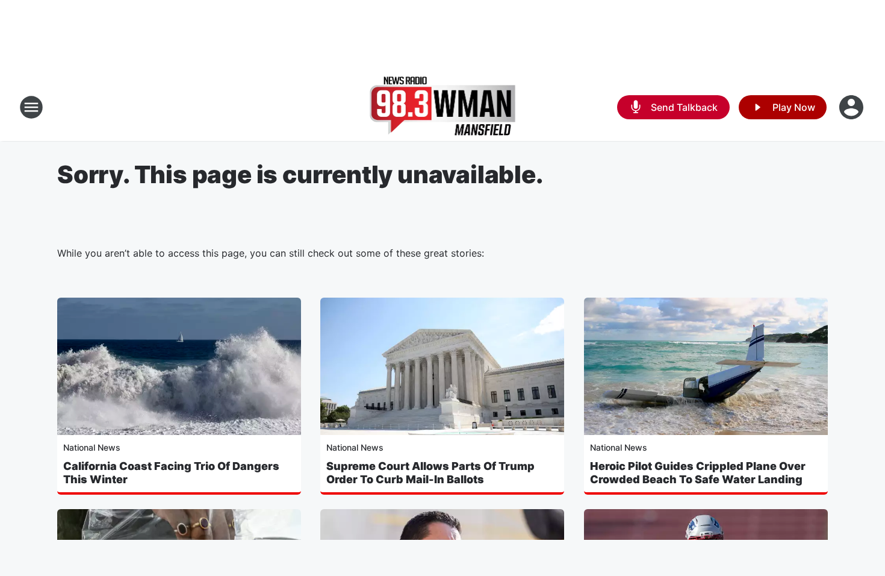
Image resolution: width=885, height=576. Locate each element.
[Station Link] (443, 107)
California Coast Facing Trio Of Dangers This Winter (171, 473)
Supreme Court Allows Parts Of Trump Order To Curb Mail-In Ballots (430, 473)
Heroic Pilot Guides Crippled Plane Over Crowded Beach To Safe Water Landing (698, 473)
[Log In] (852, 107)
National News (91, 447)
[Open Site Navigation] (31, 107)
